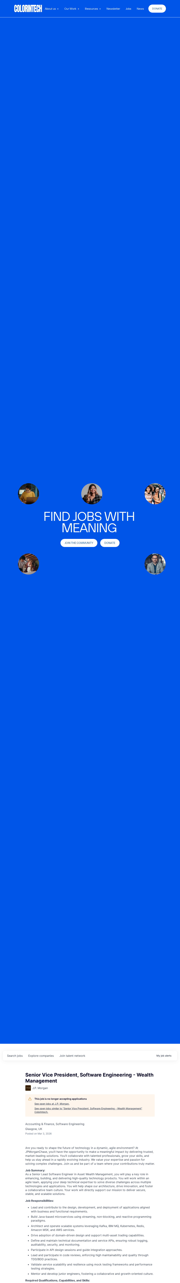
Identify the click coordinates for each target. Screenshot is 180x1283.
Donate (157, 8)
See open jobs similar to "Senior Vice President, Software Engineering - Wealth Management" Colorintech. (88, 1110)
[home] (28, 8)
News (140, 8)
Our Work (70, 8)
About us (50, 8)
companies (41, 1055)
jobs (15, 1055)
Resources (91, 8)
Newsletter (113, 8)
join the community (79, 543)
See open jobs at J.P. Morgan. (51, 1103)
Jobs (128, 8)
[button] (52, 8)
